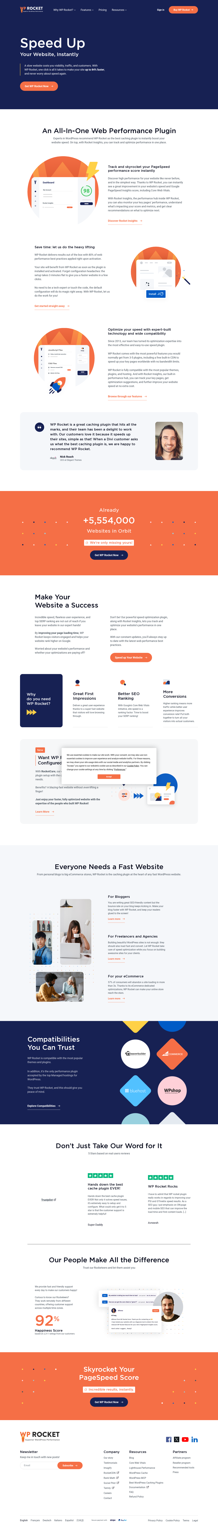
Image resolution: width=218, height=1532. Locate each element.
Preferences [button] (119, 769)
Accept (109, 777)
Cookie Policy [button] (133, 766)
